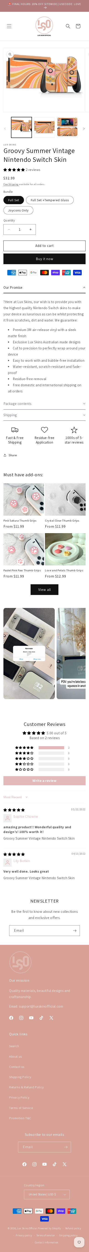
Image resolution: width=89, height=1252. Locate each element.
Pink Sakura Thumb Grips (20, 520)
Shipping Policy (20, 1077)
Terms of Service (21, 1108)
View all (44, 589)
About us (15, 1056)
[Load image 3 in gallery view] (67, 127)
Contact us (16, 1067)
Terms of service (46, 1235)
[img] (14, 810)
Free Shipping (10, 184)
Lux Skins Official (27, 1228)
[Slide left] (5, 129)
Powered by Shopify (49, 1228)
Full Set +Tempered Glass (50, 200)
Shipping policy (68, 1235)
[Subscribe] (75, 930)
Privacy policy (24, 1235)
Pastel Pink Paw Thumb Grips (22, 570)
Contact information (46, 1242)
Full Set (13, 200)
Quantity (9, 220)
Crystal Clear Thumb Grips (62, 520)
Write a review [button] (44, 780)
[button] (9, 26)
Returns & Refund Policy (26, 1087)
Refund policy (73, 1228)
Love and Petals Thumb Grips (64, 570)
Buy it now (44, 259)
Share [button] (13, 455)
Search (14, 1046)
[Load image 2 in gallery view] (44, 127)
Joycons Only (18, 210)
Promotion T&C (20, 1118)
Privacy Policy (19, 1097)
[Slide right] (84, 129)
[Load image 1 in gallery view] (21, 127)
